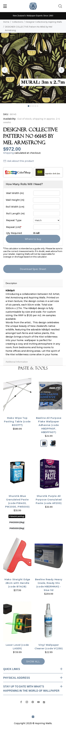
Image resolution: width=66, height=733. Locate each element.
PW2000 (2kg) (16, 522)
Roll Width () (15, 206)
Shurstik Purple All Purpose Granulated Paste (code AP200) (49, 500)
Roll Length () (15, 213)
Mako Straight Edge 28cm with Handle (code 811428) (17, 583)
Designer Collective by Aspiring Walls (44, 22)
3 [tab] (33, 106)
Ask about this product (20, 161)
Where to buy (33, 239)
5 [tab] (37, 106)
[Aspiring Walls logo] (33, 6)
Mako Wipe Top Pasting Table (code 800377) (17, 422)
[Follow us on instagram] (27, 702)
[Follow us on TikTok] (44, 702)
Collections (17, 22)
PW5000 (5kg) (17, 528)
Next (61, 70)
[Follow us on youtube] (38, 702)
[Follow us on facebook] (21, 702)
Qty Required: (14, 233)
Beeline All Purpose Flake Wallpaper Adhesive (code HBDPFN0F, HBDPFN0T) (48, 425)
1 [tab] (28, 106)
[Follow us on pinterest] (33, 702)
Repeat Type (13, 220)
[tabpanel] (33, 68)
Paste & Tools (33, 368)
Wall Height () (15, 200)
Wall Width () (15, 193)
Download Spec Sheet (33, 269)
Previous (5, 70)
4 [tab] (35, 106)
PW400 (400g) (16, 516)
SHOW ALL (33, 661)
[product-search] (61, 6)
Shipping (8, 152)
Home (6, 22)
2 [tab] (31, 106)
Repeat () (13, 227)
